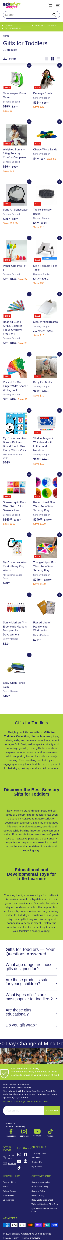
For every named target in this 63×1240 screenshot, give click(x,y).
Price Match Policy (39, 1187)
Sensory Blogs (9, 1182)
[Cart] (50, 5)
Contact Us (36, 1162)
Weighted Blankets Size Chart (45, 1204)
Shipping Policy (38, 1191)
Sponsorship (8, 1200)
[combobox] (31, 15)
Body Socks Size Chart (42, 1200)
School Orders (9, 1191)
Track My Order (38, 1153)
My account (36, 1166)
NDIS (5, 1187)
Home (6, 35)
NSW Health (8, 1195)
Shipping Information (40, 1182)
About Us (35, 1158)
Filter (12, 58)
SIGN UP (52, 1110)
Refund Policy (37, 1195)
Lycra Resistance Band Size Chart (44, 1210)
